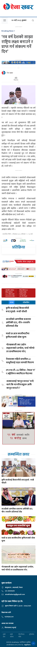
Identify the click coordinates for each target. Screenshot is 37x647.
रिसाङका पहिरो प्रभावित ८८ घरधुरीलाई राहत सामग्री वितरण (20, 360)
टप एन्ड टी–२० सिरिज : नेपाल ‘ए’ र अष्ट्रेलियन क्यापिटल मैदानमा (20, 372)
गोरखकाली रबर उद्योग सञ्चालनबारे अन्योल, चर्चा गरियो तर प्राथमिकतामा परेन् (20, 348)
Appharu (27, 644)
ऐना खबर (10, 73)
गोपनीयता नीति (21, 635)
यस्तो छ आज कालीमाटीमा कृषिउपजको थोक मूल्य (17, 335)
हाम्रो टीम (4, 635)
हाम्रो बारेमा (11, 635)
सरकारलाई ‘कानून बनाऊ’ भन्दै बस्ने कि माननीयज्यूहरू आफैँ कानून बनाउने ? (20, 385)
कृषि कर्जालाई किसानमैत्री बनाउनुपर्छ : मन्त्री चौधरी (17, 309)
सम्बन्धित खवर (18, 454)
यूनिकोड (31, 634)
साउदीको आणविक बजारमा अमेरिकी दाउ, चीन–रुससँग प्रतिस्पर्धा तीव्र (18, 323)
